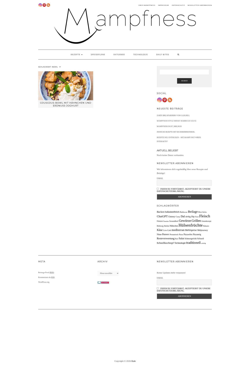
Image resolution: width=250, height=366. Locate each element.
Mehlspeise (191, 230)
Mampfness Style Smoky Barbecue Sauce (176, 121)
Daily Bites (162, 55)
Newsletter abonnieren (200, 5)
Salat (181, 238)
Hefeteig (160, 226)
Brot (200, 212)
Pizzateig (197, 234)
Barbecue (183, 212)
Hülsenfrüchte (191, 225)
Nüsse (159, 234)
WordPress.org (43, 282)
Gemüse (166, 221)
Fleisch (204, 216)
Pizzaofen (188, 234)
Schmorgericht (191, 238)
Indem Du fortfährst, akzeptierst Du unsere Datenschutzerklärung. (184, 190)
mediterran (178, 229)
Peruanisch (174, 234)
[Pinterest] (44, 5)
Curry (178, 217)
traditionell (193, 242)
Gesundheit (173, 221)
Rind (176, 239)
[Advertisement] (125, 334)
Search (184, 81)
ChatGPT (162, 216)
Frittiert (160, 221)
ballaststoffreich (172, 211)
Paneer (165, 234)
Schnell (200, 238)
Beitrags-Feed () (46, 272)
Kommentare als (46, 277)
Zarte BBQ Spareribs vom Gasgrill (173, 115)
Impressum (163, 5)
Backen (160, 211)
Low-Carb (167, 230)
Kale (134, 361)
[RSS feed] (48, 5)
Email (160, 178)
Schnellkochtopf (165, 243)
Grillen (196, 220)
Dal (183, 216)
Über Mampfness (146, 5)
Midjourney (202, 230)
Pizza (181, 234)
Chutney (171, 216)
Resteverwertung (165, 238)
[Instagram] (40, 5)
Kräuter (206, 226)
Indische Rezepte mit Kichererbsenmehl (176, 132)
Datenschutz (178, 5)
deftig (188, 216)
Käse (160, 229)
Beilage (193, 211)
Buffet (204, 212)
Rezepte (76, 55)
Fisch (197, 217)
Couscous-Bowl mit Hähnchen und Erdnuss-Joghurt (65, 104)
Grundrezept (206, 221)
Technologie (140, 55)
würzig (203, 243)
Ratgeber (119, 55)
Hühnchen (174, 226)
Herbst (166, 226)
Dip (193, 216)
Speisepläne (98, 55)
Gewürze (185, 220)
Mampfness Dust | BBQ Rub (169, 126)
